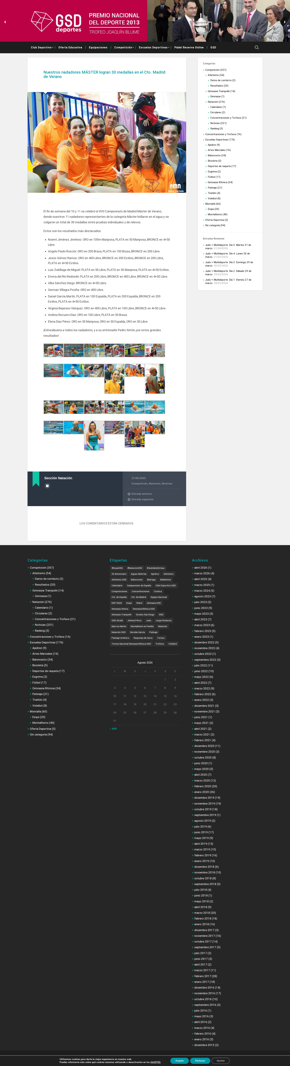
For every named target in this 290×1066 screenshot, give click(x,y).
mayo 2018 (201, 901)
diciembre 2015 (204, 1045)
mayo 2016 (201, 1016)
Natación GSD (119, 632)
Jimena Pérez (134, 620)
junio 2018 (201, 895)
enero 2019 (201, 861)
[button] (5, 22)
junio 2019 (201, 832)
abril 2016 (200, 1022)
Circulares (215, 112)
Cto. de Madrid (138, 597)
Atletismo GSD (119, 579)
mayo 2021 (201, 723)
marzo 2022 (202, 688)
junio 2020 (201, 763)
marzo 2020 (202, 780)
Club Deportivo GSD (166, 585)
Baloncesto (214, 155)
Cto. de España (119, 597)
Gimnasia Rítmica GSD (144, 608)
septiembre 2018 (205, 884)
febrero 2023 (202, 631)
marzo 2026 (202, 573)
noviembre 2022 (204, 648)
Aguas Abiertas (139, 573)
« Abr (113, 728)
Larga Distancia (163, 620)
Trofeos (160, 643)
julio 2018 (200, 889)
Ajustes (221, 1060)
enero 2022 (201, 700)
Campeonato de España (139, 585)
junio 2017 (201, 958)
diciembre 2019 (204, 797)
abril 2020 (200, 774)
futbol (139, 603)
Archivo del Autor (47, 486)
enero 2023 (201, 636)
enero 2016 (201, 1039)
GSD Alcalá (117, 620)
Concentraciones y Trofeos (225, 117)
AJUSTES (155, 1062)
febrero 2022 (202, 694)
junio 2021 (201, 717)
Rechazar (200, 1060)
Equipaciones (98, 47)
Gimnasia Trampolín (219, 91)
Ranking (214, 128)
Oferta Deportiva (214, 219)
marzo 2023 (202, 625)
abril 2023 (200, 619)
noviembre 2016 (204, 993)
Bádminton (165, 579)
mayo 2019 (201, 838)
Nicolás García (137, 632)
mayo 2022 (201, 677)
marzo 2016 (202, 1028)
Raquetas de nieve (143, 638)
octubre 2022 (203, 653)
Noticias (167, 483)
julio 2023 (200, 602)
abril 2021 (200, 728)
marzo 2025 (202, 585)
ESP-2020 (117, 603)
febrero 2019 (202, 855)
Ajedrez (212, 144)
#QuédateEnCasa (155, 568)
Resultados (216, 85)
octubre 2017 (203, 941)
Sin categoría (212, 225)
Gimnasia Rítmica (217, 182)
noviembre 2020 (204, 751)
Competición (123, 47)
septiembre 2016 (205, 1005)
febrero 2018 (202, 918)
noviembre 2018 (204, 872)
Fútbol (211, 176)
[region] (145, 22)
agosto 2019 (202, 820)
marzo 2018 (202, 912)
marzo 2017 (202, 970)
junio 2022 (201, 671)
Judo (148, 620)
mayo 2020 (201, 769)
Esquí (129, 603)
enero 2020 (201, 792)
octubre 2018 (203, 878)
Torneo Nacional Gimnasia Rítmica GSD (131, 643)
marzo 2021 (202, 734)
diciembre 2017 (204, 930)
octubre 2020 (203, 757)
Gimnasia (215, 96)
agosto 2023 (202, 596)
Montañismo (215, 214)
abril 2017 (200, 964)
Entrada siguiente (143, 499)
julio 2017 (200, 953)
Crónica (158, 591)
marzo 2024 (202, 590)
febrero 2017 (202, 976)
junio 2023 (201, 608)
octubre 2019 (203, 809)
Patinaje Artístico (120, 638)
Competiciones (119, 591)
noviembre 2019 (204, 803)
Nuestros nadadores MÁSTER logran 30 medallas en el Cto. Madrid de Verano (104, 74)
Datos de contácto (221, 80)
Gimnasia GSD (154, 603)
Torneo (161, 638)
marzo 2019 (202, 849)
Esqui (211, 209)
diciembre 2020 (204, 746)
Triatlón (212, 193)
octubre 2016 (203, 999)
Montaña (210, 203)
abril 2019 (200, 843)
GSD (213, 47)
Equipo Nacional (159, 597)
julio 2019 (200, 826)
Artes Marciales (216, 150)
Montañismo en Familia (142, 626)
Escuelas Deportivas (153, 47)
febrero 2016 (202, 1033)
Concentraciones (140, 591)
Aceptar (179, 1060)
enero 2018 (201, 924)
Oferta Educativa (70, 47)
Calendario (216, 107)
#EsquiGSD (117, 568)
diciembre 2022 (204, 642)
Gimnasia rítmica (120, 608)
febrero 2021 (202, 740)
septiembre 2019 (205, 815)
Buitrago (151, 579)
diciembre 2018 (204, 866)
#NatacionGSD (134, 568)
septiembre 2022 (205, 659)
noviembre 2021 (204, 711)
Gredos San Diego (145, 614)
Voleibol (212, 198)
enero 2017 (201, 981)
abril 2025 (200, 579)
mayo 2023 (201, 613)
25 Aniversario (119, 573)
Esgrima (212, 171)
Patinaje (212, 187)
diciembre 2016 (204, 987)
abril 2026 (200, 567)
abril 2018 (200, 907)
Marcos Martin (119, 626)
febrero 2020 (202, 786)
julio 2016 (200, 1010)
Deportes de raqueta (219, 166)
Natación (154, 483)
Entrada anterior (142, 493)
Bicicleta (212, 160)
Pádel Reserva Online (189, 47)
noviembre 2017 (204, 935)
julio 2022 (200, 665)
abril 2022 (200, 682)
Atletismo (213, 75)
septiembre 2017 (205, 947)
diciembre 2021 (204, 705)
